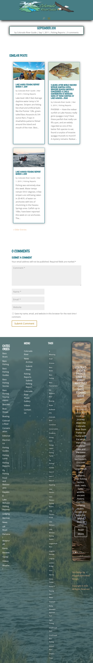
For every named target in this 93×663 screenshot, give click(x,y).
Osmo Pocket (51, 580)
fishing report (51, 446)
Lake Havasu (51, 490)
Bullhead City (52, 411)
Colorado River (52, 418)
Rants (5, 548)
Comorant (52, 425)
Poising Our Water (51, 594)
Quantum (52, 602)
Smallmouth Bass (53, 629)
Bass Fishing (51, 376)
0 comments (73, 32)
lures (50, 570)
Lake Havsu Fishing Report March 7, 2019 (27, 85)
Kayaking (52, 485)
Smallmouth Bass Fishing (53, 638)
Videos (5, 561)
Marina (51, 575)
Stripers (51, 654)
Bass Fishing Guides (5, 371)
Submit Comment (24, 323)
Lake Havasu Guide (51, 514)
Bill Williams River (52, 393)
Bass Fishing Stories (5, 382)
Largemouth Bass (53, 545)
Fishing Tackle (51, 454)
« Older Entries (20, 229)
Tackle (5, 557)
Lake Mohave (51, 523)
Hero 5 (51, 472)
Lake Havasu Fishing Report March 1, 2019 (28, 172)
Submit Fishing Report (29, 383)
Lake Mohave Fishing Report (51, 534)
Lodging (6, 513)
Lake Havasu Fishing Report (51, 502)
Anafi (51, 359)
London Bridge (51, 564)
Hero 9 (51, 481)
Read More (81, 531)
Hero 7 (51, 476)
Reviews (6, 552)
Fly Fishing (51, 462)
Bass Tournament (53, 384)
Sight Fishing (51, 621)
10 (82, 555)
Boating (5, 416)
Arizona (51, 363)
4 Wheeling (52, 353)
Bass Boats (51, 369)
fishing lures (51, 439)
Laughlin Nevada (52, 552)
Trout (51, 658)
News (4, 522)
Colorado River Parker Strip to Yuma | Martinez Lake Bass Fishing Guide (81, 382)
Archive (29, 362)
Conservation (53, 429)
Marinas (6, 518)
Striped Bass (51, 648)
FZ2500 (51, 468)
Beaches (6, 404)
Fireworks (52, 433)
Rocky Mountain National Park (52, 611)
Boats (51, 405)
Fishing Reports (58, 32)
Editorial (6, 435)
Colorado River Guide (27, 32)
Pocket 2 (52, 586)
